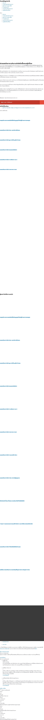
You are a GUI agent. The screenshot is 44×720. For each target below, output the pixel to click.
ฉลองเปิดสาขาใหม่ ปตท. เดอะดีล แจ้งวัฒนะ (10, 130)
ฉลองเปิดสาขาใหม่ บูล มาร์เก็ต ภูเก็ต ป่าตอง (10, 140)
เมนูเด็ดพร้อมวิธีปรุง (6, 10)
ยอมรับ (7, 651)
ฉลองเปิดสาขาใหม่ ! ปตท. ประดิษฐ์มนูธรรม (10, 478)
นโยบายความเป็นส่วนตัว (4, 648)
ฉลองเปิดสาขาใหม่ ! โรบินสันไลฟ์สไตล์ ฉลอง (10, 547)
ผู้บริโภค (4, 107)
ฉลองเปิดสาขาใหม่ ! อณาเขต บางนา (8, 169)
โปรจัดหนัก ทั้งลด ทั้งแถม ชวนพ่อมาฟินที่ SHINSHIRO (12, 501)
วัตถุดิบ (12, 107)
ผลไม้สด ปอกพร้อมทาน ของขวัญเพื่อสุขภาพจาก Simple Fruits (15, 570)
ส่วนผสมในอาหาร (28, 107)
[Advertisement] (22, 31)
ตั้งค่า (36, 648)
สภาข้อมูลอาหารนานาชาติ (19, 107)
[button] (22, 13)
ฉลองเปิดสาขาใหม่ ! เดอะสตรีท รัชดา (8, 455)
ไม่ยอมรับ (4, 651)
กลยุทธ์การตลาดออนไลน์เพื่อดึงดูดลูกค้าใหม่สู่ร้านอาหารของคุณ (15, 120)
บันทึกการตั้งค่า (3, 688)
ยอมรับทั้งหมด (2, 657)
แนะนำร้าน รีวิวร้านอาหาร (8, 8)
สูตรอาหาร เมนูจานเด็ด (7, 5)
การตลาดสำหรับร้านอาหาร (8, 4)
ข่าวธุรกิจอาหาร (6, 7)
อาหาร (33, 107)
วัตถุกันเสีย (8, 107)
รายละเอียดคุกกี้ (6, 675)
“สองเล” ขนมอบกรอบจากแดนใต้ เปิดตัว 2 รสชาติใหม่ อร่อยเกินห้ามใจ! (16, 524)
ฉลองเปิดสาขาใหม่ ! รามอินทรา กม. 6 (8, 159)
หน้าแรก (4, 2)
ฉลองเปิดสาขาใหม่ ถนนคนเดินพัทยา (8, 150)
